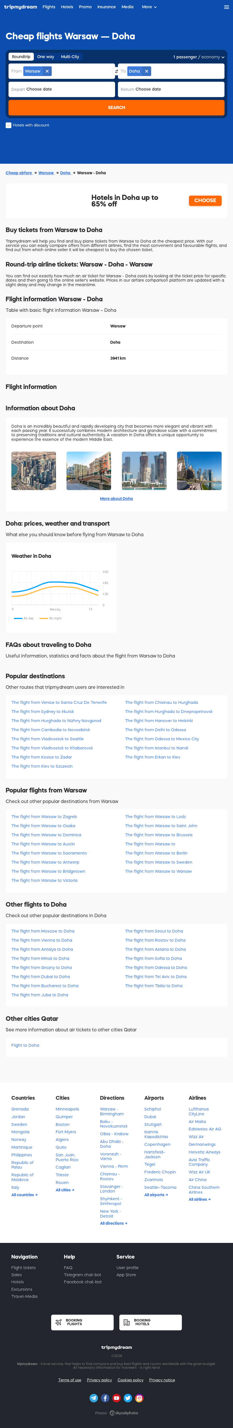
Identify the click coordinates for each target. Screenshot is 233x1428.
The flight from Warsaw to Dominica (46, 835)
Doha (65, 173)
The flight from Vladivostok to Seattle (47, 739)
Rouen (62, 1183)
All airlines (198, 1199)
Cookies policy (130, 1380)
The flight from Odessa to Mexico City (162, 739)
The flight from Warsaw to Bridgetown (48, 871)
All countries (23, 1195)
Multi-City (70, 57)
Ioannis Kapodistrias (156, 1134)
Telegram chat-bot (82, 1275)
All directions (112, 1223)
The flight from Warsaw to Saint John (161, 826)
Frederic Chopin (160, 1172)
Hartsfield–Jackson (154, 1154)
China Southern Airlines (204, 1189)
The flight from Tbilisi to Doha (153, 986)
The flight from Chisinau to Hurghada (161, 702)
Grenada (20, 1109)
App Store (126, 1275)
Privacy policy (99, 1380)
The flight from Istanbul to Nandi (156, 748)
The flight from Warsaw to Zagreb (44, 817)
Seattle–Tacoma (160, 1187)
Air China (198, 1180)
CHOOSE (205, 200)
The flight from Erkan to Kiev (152, 757)
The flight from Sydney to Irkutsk (42, 712)
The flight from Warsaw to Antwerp (45, 862)
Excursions (21, 1289)
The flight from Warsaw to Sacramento (49, 853)
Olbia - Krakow (114, 1134)
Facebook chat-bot (83, 1282)
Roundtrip (21, 57)
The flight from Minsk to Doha (40, 958)
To (123, 71)
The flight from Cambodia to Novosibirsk (50, 730)
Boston (63, 1124)
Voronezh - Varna (111, 1156)
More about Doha (116, 499)
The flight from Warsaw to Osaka (43, 826)
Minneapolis (67, 1109)
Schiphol (152, 1109)
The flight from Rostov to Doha (155, 940)
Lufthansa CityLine (199, 1111)
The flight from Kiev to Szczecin (42, 766)
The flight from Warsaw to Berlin (156, 853)
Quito (61, 1147)
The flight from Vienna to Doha (41, 940)
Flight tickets (23, 1268)
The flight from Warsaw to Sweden (158, 862)
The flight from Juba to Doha (39, 995)
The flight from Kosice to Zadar (41, 757)
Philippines (21, 1155)
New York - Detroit (110, 1213)
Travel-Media (24, 1296)
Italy (15, 1187)
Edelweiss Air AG (205, 1129)
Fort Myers (66, 1132)
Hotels (17, 1282)
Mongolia (20, 1132)
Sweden (19, 1124)
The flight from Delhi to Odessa (155, 730)
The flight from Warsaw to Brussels (159, 835)
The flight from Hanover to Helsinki (159, 721)
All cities (64, 1190)
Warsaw (46, 173)
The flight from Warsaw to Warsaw (158, 871)
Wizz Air (196, 1137)
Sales (16, 1275)
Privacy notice (162, 1380)
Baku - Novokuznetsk (114, 1124)
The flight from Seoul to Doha (154, 931)
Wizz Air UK (199, 1172)
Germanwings (202, 1144)
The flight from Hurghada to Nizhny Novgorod (56, 721)
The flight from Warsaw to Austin (43, 844)
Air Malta (197, 1122)
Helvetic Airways (204, 1152)
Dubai (150, 1117)
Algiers (62, 1140)
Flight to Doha (25, 1045)
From (16, 71)
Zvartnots (153, 1180)
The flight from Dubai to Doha (40, 977)
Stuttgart (153, 1124)
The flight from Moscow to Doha (42, 931)
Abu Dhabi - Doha (112, 1144)
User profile (127, 1268)
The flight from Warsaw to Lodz (155, 817)
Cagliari (63, 1167)
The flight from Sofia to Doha (153, 958)
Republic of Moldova (22, 1177)
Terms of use (69, 1380)
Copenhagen (157, 1144)
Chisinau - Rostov (110, 1176)
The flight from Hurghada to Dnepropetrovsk (169, 712)
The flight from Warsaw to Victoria (44, 880)
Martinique (21, 1147)
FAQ (68, 1268)
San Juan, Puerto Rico (67, 1157)
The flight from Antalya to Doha (42, 949)
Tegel (149, 1164)
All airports (154, 1195)
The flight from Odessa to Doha (156, 968)
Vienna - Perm (114, 1166)
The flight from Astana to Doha (155, 949)
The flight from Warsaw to (150, 844)
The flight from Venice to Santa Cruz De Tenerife (59, 702)
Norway (18, 1140)
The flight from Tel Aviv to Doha (156, 977)
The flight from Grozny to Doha (41, 968)
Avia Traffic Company (199, 1162)
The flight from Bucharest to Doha (44, 986)
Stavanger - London (111, 1189)
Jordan (18, 1117)
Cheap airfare (19, 173)
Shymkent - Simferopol (111, 1201)
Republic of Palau (22, 1165)
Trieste (62, 1175)
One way (45, 57)
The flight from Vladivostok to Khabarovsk (52, 748)
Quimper (64, 1117)
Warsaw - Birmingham (112, 1111)
